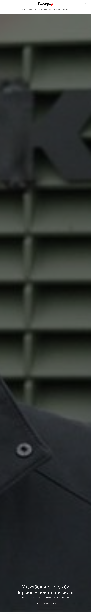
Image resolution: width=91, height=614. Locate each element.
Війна (45, 9)
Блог (50, 9)
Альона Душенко (37, 604)
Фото (35, 9)
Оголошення (66, 9)
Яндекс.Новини (45, 582)
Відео (40, 9)
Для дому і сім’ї (57, 9)
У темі (30, 9)
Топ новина (24, 9)
